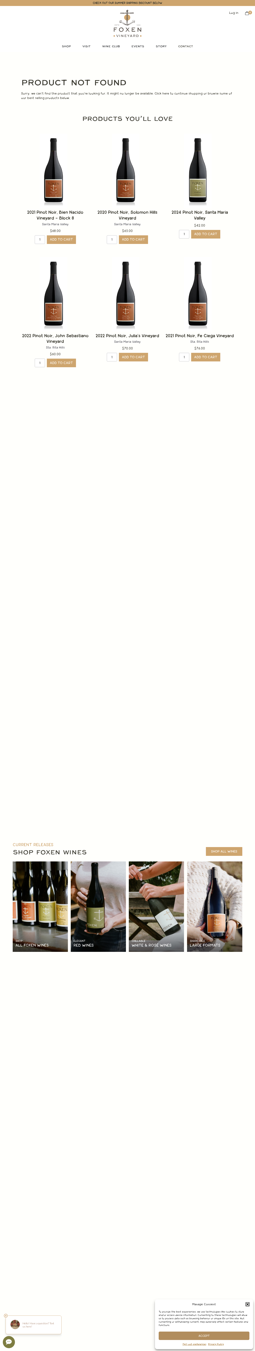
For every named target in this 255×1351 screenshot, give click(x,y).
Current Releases (33, 844)
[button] (247, 1304)
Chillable (138, 941)
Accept (204, 1336)
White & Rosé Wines (152, 945)
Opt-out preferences (194, 1344)
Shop (19, 941)
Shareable (197, 941)
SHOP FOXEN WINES (50, 852)
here (165, 93)
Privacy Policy (216, 1344)
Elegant (79, 941)
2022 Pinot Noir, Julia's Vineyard (127, 335)
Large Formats (205, 945)
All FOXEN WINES (32, 945)
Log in (233, 13)
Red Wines (84, 945)
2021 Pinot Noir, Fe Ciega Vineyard (200, 335)
